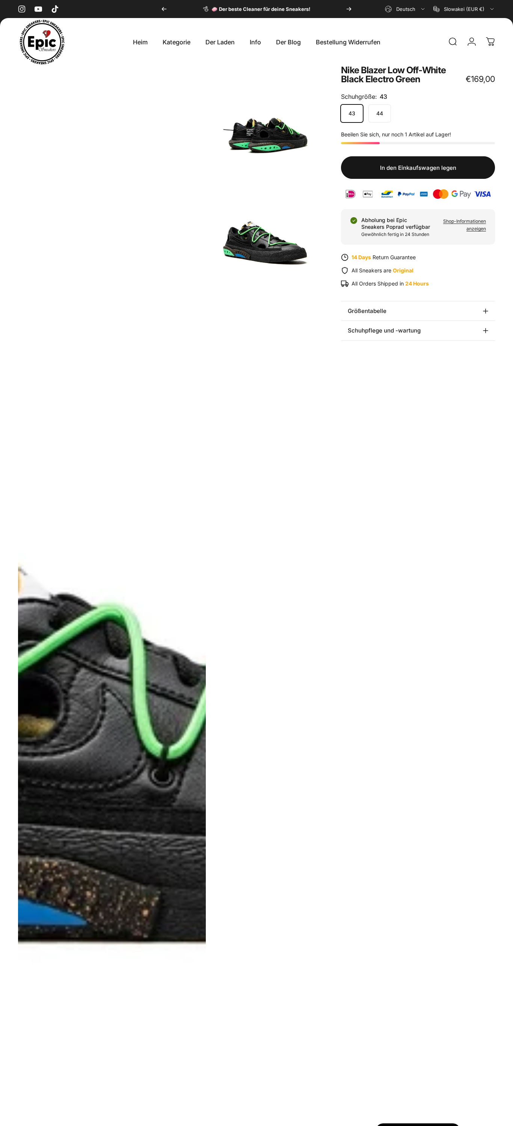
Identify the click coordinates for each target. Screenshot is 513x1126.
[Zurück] (164, 9)
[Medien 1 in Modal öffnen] (112, 592)
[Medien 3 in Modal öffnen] (265, 228)
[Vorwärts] (349, 9)
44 (379, 113)
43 (352, 113)
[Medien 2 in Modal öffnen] (265, 117)
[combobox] (405, 9)
